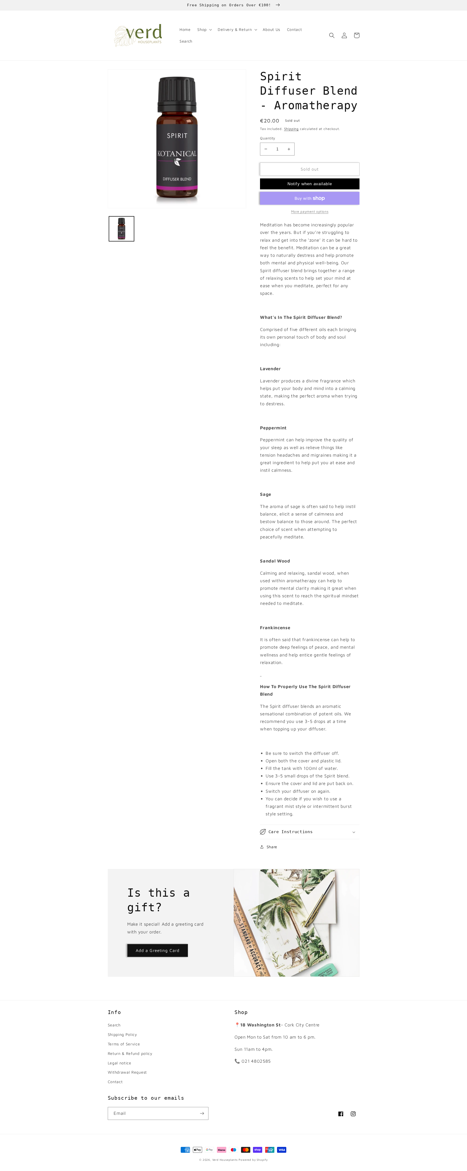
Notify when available (309, 183)
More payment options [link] (310, 211)
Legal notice (119, 1062)
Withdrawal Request (127, 1072)
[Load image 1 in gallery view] (121, 228)
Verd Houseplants (225, 1159)
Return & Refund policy (130, 1053)
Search (114, 1025)
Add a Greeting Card (158, 950)
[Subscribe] (202, 1113)
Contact (115, 1081)
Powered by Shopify (253, 1159)
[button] (204, 30)
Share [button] (272, 846)
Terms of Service (124, 1044)
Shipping (291, 129)
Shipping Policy (122, 1034)
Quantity (267, 138)
